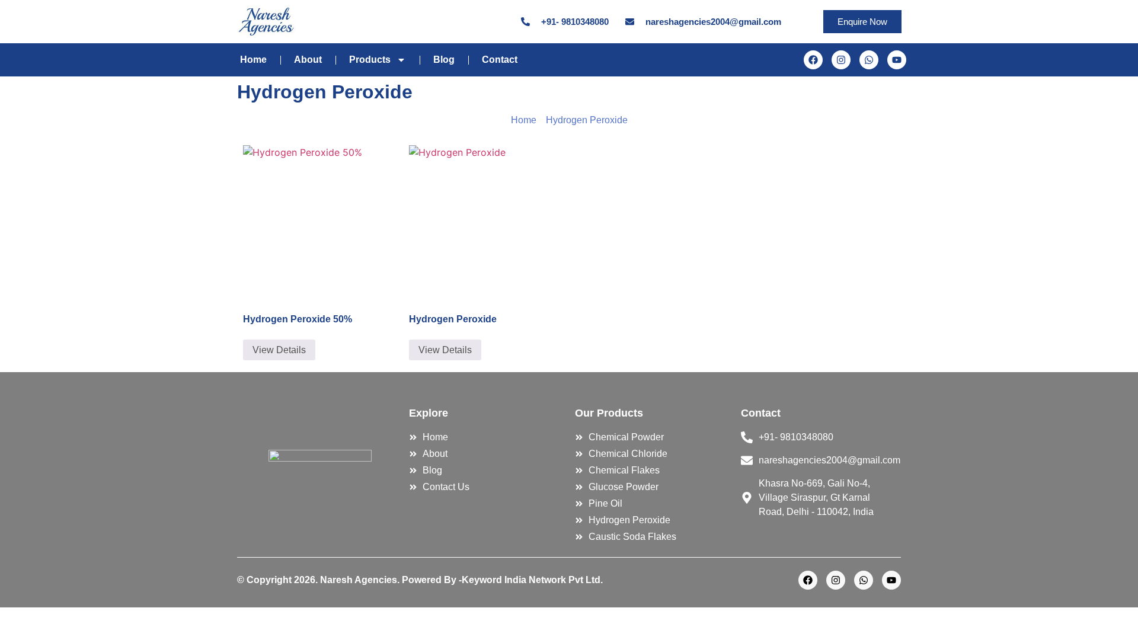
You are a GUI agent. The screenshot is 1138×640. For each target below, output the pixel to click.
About (308, 60)
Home (253, 60)
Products (370, 60)
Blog (444, 60)
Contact (499, 60)
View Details (279, 350)
